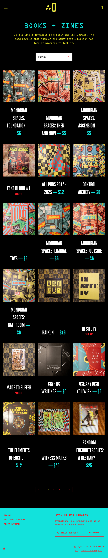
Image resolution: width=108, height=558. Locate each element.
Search (7, 515)
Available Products (14, 520)
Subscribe (94, 533)
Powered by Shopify (91, 551)
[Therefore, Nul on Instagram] (4, 548)
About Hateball (12, 524)
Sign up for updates (71, 515)
